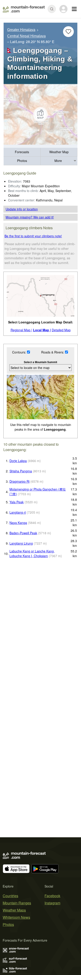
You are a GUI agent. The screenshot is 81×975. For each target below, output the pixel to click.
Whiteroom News (16, 917)
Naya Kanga (18, 522)
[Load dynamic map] (40, 114)
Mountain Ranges (17, 902)
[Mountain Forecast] (24, 9)
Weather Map (59, 152)
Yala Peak (16, 502)
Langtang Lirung (21, 543)
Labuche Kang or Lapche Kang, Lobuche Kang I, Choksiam (32, 553)
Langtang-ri (17, 512)
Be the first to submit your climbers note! (33, 236)
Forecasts (22, 152)
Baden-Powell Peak (23, 533)
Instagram (52, 902)
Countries (10, 895)
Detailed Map (61, 330)
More (58, 160)
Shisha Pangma (20, 471)
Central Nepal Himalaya (26, 36)
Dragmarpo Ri (19, 481)
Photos (22, 160)
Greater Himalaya (21, 30)
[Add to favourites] (68, 31)
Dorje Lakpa (18, 460)
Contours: (19, 352)
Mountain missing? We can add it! (30, 217)
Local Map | (42, 330)
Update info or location (22, 209)
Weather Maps (14, 910)
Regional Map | (21, 330)
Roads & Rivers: (53, 352)
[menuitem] (22, 152)
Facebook (52, 895)
